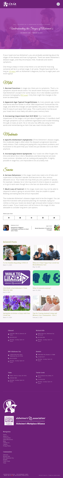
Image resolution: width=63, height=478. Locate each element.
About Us (5, 436)
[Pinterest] (31, 218)
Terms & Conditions (54, 475)
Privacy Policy (6, 446)
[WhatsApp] (54, 218)
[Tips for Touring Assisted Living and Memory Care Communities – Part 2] (46, 303)
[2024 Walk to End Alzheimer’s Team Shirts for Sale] (16, 277)
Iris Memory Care (25, 33)
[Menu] (58, 4)
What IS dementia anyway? (42, 288)
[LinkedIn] (43, 218)
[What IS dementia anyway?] (46, 277)
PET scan (24, 95)
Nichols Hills (40, 330)
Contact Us (6, 442)
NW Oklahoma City (14, 351)
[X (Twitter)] (20, 218)
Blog (4, 441)
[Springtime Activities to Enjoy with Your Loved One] (16, 303)
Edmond (11, 330)
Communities (7, 438)
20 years (12, 71)
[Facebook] (9, 218)
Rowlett (38, 351)
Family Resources (8, 439)
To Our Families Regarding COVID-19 (15, 263)
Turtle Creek (40, 372)
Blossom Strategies (22, 475)
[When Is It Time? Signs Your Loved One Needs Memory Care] (46, 252)
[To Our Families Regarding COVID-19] (16, 252)
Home (5, 434)
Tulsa (10, 372)
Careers (5, 444)
